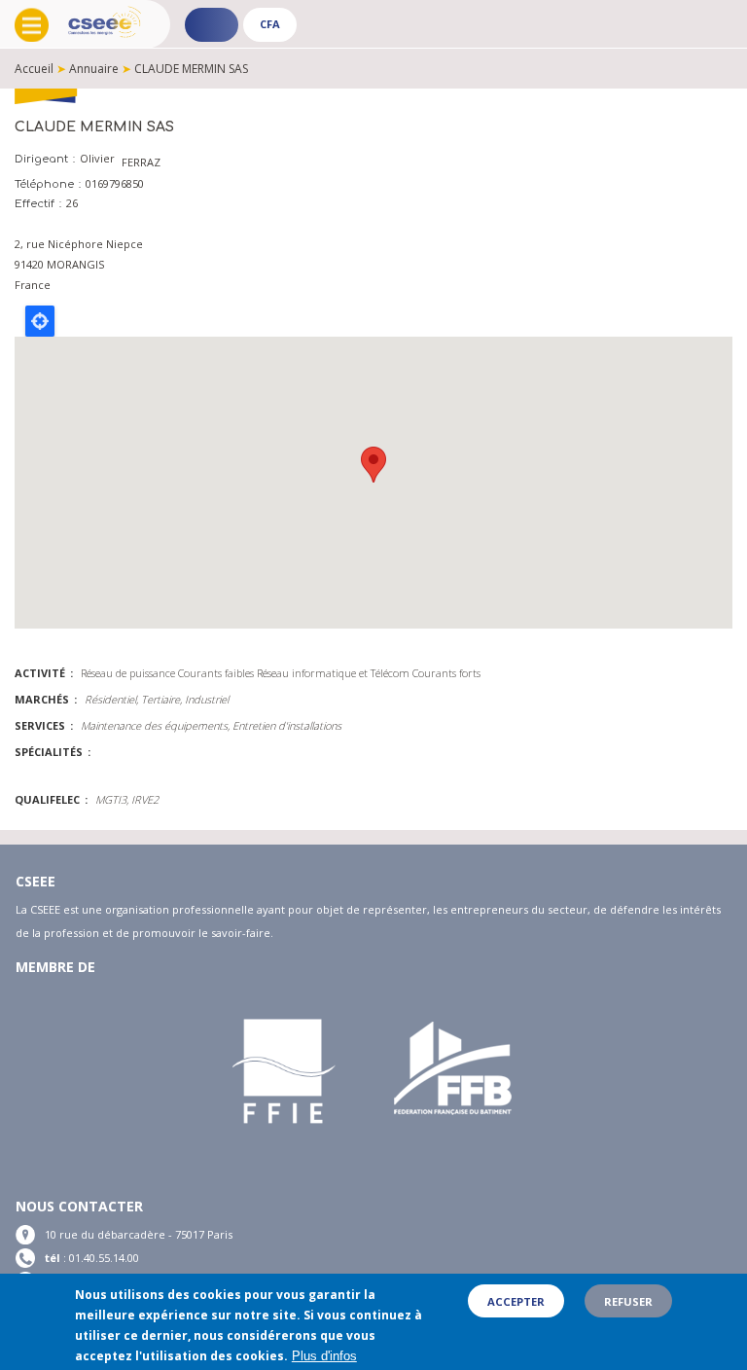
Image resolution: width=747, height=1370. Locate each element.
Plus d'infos (324, 1356)
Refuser (628, 1301)
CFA (270, 24)
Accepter (516, 1301)
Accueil (34, 68)
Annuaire (94, 68)
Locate (39, 321)
